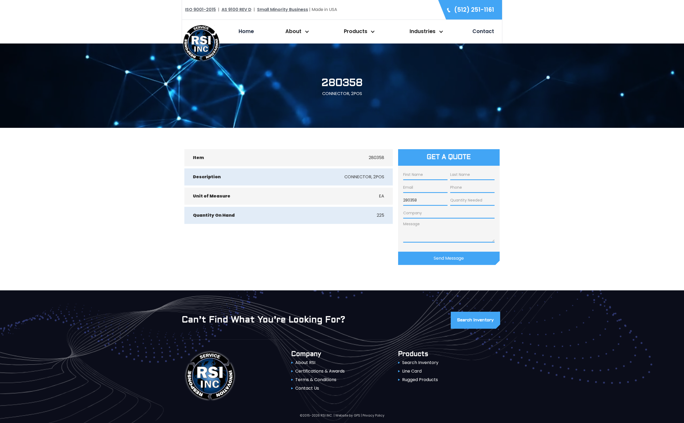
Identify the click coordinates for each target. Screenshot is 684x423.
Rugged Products (420, 380)
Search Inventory (420, 362)
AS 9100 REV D (236, 9)
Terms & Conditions (315, 380)
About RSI (305, 362)
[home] (201, 42)
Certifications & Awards (320, 371)
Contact (483, 31)
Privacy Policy (373, 415)
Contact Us (307, 388)
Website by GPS (347, 415)
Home (246, 31)
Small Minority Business (282, 9)
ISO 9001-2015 (200, 9)
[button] (296, 31)
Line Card (412, 371)
